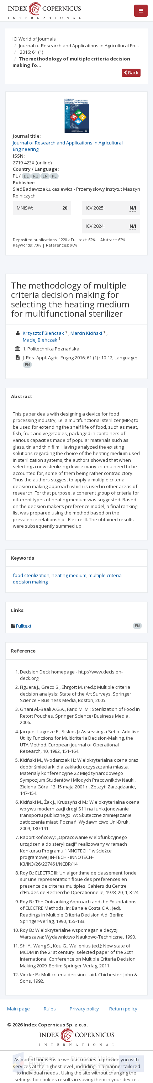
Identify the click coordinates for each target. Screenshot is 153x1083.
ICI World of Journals (34, 39)
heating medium (69, 575)
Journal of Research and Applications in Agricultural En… (79, 45)
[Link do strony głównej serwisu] (44, 10)
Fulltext (23, 626)
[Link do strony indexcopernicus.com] (77, 1037)
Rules (50, 1008)
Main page (18, 1008)
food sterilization (31, 575)
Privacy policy (84, 1008)
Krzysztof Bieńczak (43, 333)
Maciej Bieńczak (40, 340)
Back (132, 72)
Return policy (123, 1008)
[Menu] (141, 11)
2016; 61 (31, 52)
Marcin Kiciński (86, 333)
